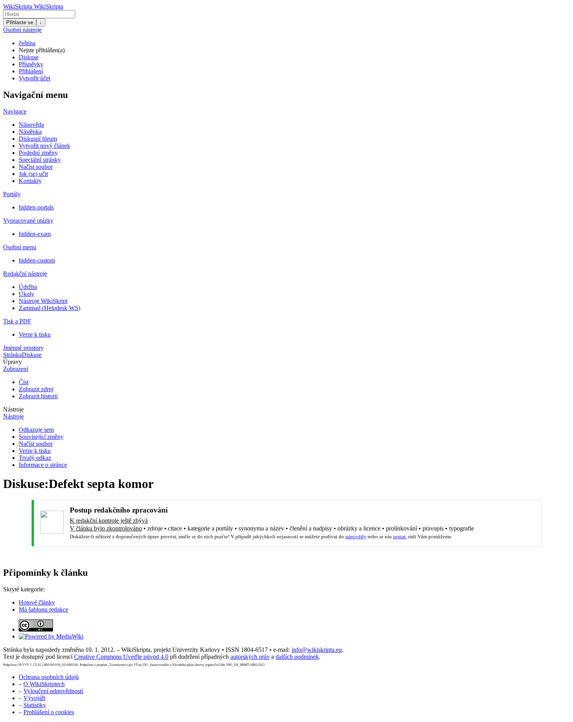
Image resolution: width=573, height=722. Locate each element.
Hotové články (37, 602)
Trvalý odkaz (35, 457)
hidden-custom (37, 260)
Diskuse (29, 57)
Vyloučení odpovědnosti (53, 691)
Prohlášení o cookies (48, 712)
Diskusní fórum (38, 138)
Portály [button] (12, 194)
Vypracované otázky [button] (28, 220)
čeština (27, 43)
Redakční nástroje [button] (25, 273)
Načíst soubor (36, 166)
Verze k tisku (35, 334)
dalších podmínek (297, 656)
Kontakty (30, 180)
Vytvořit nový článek (44, 145)
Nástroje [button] (13, 409)
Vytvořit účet (34, 78)
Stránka (12, 354)
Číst (23, 382)
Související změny (41, 436)
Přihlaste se (19, 22)
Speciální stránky (40, 159)
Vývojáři (34, 698)
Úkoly (26, 294)
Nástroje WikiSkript (43, 301)
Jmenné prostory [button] (23, 347)
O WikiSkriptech (44, 684)
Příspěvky (31, 64)
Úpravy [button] (12, 361)
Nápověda (31, 124)
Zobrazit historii (38, 396)
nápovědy (355, 536)
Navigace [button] (15, 111)
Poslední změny (38, 152)
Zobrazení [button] (15, 368)
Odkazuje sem (36, 429)
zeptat (399, 536)
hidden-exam (35, 234)
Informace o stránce (43, 464)
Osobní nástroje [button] (22, 30)
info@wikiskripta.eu (317, 649)
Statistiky (34, 705)
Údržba (28, 287)
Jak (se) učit (33, 173)
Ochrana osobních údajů (49, 677)
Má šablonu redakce (43, 609)
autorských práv (250, 656)
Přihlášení (31, 71)
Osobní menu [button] (19, 247)
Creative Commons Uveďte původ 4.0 (121, 656)
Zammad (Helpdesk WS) (49, 308)
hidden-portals (36, 207)
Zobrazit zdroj (36, 389)
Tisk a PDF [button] (17, 321)
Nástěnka (30, 131)
